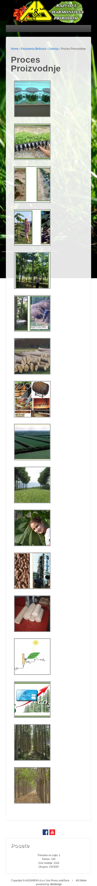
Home (15, 48)
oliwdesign (55, 883)
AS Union (81, 880)
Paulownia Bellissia (33, 48)
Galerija (53, 48)
